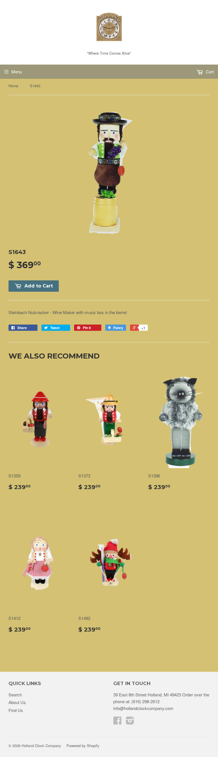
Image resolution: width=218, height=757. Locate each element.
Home (13, 85)
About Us (17, 702)
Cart (209, 71)
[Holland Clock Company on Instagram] (130, 722)
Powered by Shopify (82, 745)
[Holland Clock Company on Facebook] (117, 722)
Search (15, 695)
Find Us (16, 710)
